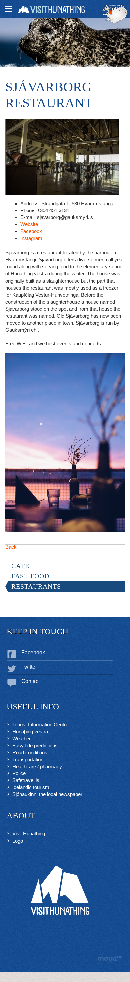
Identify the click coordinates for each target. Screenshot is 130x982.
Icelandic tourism (30, 787)
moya (109, 959)
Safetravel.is (25, 780)
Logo (17, 841)
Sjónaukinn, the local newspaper (47, 794)
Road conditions (29, 752)
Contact (30, 681)
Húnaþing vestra (30, 731)
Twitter (29, 667)
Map (115, 14)
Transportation (27, 759)
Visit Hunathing (28, 833)
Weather (21, 738)
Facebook (31, 231)
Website (29, 224)
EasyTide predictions (35, 745)
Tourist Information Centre (40, 724)
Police (19, 773)
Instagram (31, 238)
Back (11, 547)
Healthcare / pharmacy (37, 766)
